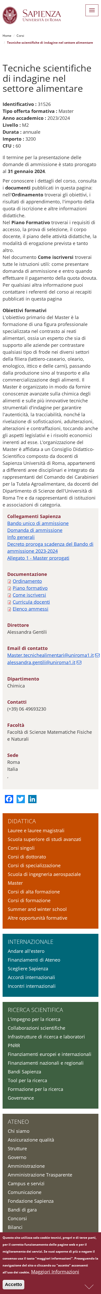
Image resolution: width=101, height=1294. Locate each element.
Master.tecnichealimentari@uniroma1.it (50, 655)
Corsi (20, 35)
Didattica (22, 821)
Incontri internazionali (32, 986)
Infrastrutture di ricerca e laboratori (46, 1037)
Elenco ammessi (30, 609)
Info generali (21, 537)
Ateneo (18, 1121)
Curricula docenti (31, 602)
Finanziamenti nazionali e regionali (46, 1063)
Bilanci (15, 1227)
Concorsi (17, 1218)
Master (15, 883)
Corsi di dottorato (27, 857)
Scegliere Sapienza (28, 968)
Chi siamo (19, 1131)
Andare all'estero (26, 951)
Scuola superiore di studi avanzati (44, 839)
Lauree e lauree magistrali (36, 830)
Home (7, 35)
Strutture (17, 1148)
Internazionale (30, 941)
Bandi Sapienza (24, 1072)
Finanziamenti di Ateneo (34, 960)
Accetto (13, 1284)
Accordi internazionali (31, 977)
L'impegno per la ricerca (34, 1019)
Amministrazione (26, 1166)
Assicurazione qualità (31, 1140)
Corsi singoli (21, 848)
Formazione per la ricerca (35, 1089)
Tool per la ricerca (27, 1080)
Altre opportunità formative (37, 918)
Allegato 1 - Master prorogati (38, 558)
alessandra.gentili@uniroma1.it (41, 662)
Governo (17, 1157)
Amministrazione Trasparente (40, 1175)
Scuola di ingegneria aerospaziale (44, 874)
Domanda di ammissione (34, 530)
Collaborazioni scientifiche (36, 1028)
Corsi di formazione (29, 900)
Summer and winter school (37, 909)
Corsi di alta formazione (34, 892)
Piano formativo (30, 588)
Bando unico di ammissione (38, 523)
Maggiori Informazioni (55, 1272)
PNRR (14, 1045)
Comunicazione (24, 1192)
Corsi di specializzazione (34, 865)
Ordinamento (27, 581)
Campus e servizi (26, 1183)
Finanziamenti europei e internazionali (49, 1054)
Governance (21, 1098)
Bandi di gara (22, 1210)
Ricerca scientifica (35, 1010)
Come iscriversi (29, 595)
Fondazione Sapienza (31, 1201)
